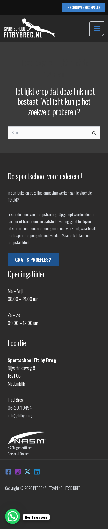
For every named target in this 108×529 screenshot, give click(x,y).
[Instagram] (18, 471)
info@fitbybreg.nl (21, 415)
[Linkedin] (37, 471)
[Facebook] (8, 471)
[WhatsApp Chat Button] (12, 516)
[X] (27, 471)
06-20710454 (20, 407)
